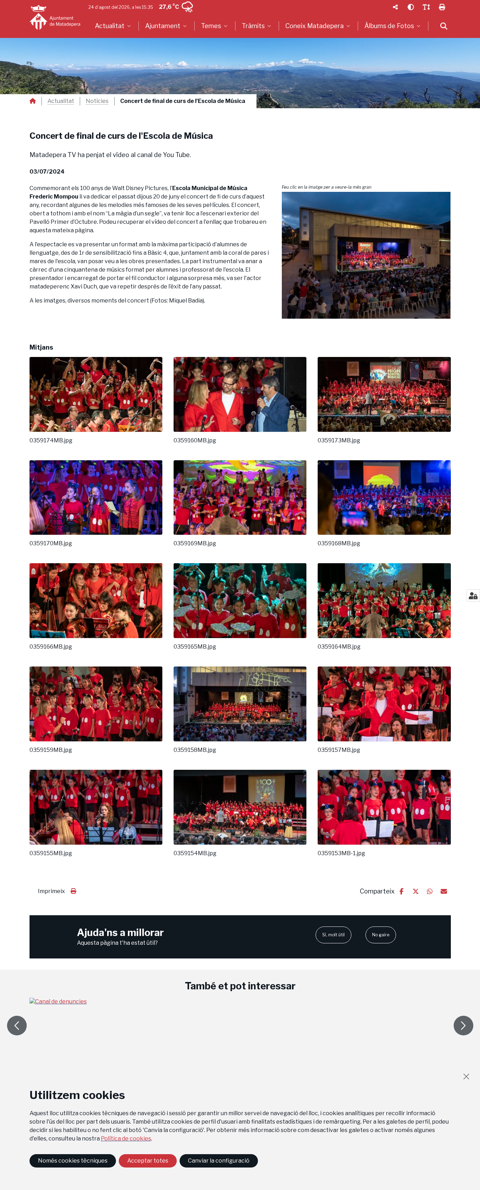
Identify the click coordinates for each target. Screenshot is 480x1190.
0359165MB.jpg (195, 647)
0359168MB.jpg (339, 543)
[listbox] (114, 26)
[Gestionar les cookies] (473, 595)
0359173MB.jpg (339, 440)
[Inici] (55, 17)
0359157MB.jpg (339, 750)
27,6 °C (169, 7)
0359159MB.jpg (51, 750)
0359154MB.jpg (195, 853)
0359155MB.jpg (51, 853)
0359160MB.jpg (195, 440)
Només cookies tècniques (73, 1160)
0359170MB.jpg (51, 543)
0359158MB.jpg (195, 750)
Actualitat (60, 101)
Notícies (97, 101)
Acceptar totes (147, 1160)
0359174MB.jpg (51, 440)
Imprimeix (51, 891)
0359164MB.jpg (339, 647)
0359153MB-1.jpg (341, 853)
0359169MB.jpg (195, 543)
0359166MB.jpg (51, 647)
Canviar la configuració (218, 1160)
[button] (366, 255)
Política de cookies (126, 1138)
